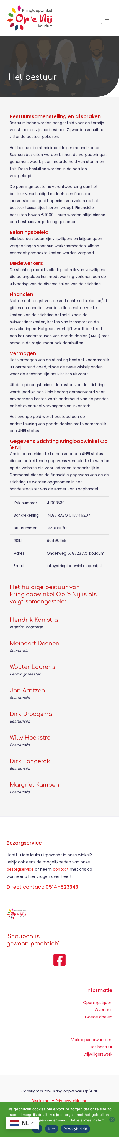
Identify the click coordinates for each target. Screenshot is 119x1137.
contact (61, 869)
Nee (51, 1128)
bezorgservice (20, 869)
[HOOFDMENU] (107, 18)
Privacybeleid (75, 1128)
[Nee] (112, 1119)
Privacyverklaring (71, 1100)
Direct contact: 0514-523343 (42, 886)
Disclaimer (41, 1100)
